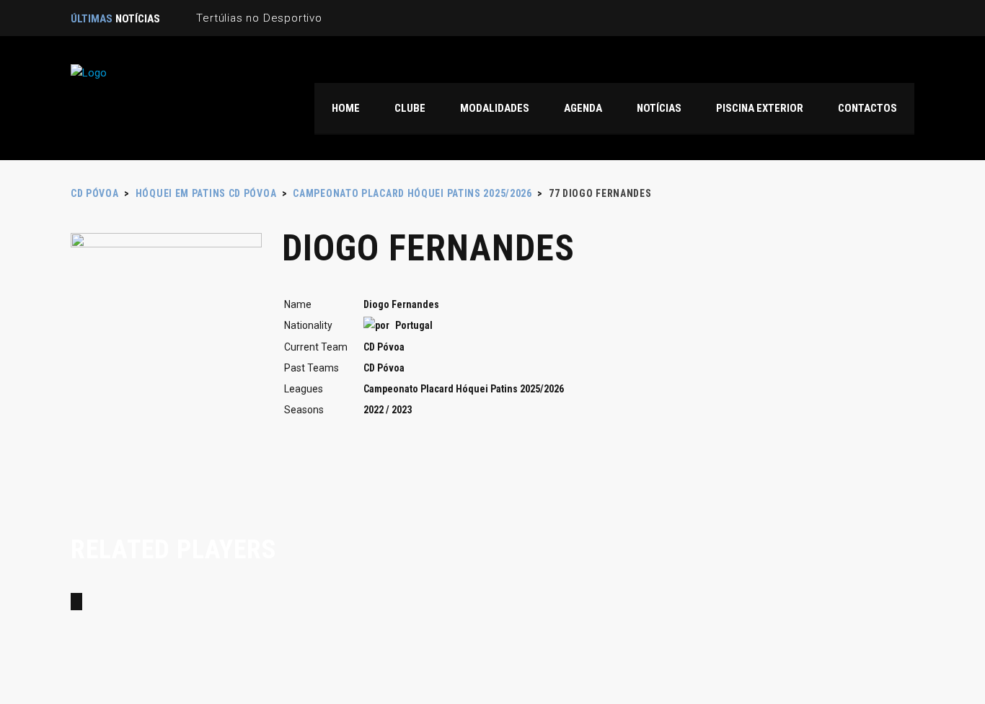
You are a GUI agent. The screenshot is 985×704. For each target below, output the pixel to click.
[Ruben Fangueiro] (76, 601)
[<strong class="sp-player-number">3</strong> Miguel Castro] (109, 601)
